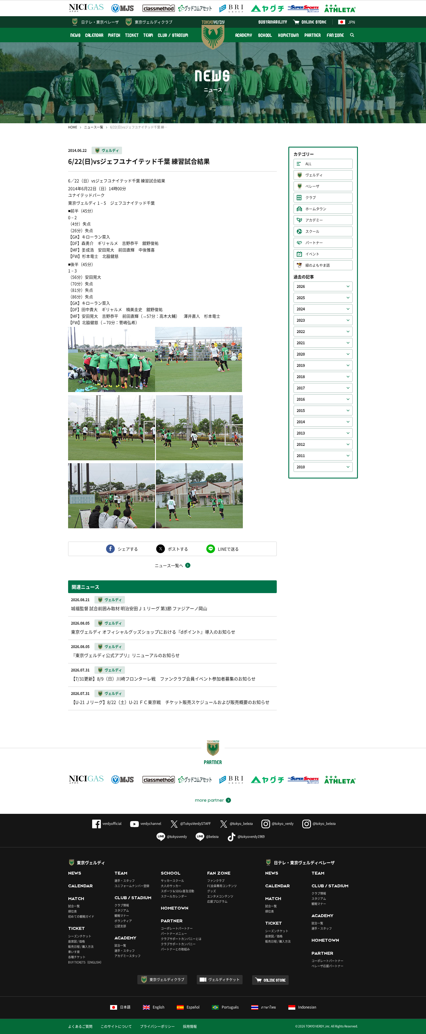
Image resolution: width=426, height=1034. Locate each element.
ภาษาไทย (268, 1007)
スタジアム (121, 910)
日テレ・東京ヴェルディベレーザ (304, 862)
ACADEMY (243, 35)
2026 (301, 286)
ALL (308, 163)
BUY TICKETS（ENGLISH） (85, 962)
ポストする (178, 549)
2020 (301, 354)
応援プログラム (217, 901)
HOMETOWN (288, 35)
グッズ (211, 891)
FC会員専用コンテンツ (222, 886)
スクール (312, 231)
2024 (301, 309)
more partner (209, 800)
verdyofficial (112, 823)
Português (230, 1007)
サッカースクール (172, 880)
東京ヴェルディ (91, 862)
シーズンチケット (79, 936)
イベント (312, 254)
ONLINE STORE (314, 22)
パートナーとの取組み (175, 949)
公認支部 (120, 926)
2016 (301, 399)
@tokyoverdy (177, 836)
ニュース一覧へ (169, 565)
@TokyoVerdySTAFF (195, 823)
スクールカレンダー (174, 896)
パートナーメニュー (174, 933)
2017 (301, 388)
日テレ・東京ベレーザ (100, 22)
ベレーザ (312, 186)
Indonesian (307, 1007)
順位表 (72, 911)
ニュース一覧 (93, 127)
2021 (301, 342)
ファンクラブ (216, 880)
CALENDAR (94, 35)
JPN (351, 22)
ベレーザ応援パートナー (327, 966)
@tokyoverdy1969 (251, 836)
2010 (301, 467)
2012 (301, 444)
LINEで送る (228, 549)
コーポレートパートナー (177, 928)
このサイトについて (116, 1026)
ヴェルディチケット (224, 979)
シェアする (128, 549)
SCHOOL (265, 35)
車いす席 (74, 952)
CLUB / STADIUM (173, 35)
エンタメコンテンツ (220, 896)
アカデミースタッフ (127, 956)
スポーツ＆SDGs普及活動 (177, 891)
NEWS (75, 35)
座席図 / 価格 (76, 941)
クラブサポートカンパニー (178, 944)
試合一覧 (74, 906)
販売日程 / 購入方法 (81, 946)
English (158, 1007)
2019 (301, 365)
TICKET (132, 35)
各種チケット (76, 957)
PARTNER (313, 35)
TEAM (148, 35)
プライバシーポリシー (157, 1026)
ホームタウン (315, 208)
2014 (301, 421)
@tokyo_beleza (241, 823)
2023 (301, 320)
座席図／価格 (274, 936)
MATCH (114, 35)
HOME (72, 127)
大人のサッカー (171, 886)
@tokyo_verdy (283, 823)
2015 (301, 410)
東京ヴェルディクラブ (153, 22)
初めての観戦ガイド (81, 916)
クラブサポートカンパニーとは (181, 939)
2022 (301, 331)
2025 (301, 297)
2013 (301, 433)
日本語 (125, 1007)
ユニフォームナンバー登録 (131, 886)
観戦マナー (121, 915)
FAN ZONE (335, 35)
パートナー (314, 242)
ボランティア (123, 921)
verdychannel (151, 823)
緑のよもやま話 (317, 265)
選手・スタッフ (124, 880)
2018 (301, 376)
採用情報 (190, 1026)
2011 (301, 455)
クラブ (310, 197)
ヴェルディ (110, 150)
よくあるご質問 (80, 1026)
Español (193, 1007)
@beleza (212, 836)
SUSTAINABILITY (272, 22)
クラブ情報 (121, 905)
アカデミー (314, 220)
